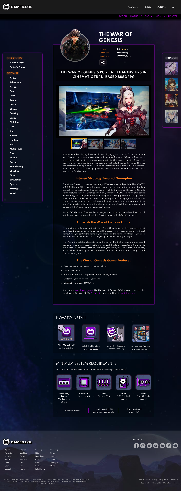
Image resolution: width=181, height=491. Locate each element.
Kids (158, 16)
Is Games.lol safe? (73, 411)
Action (123, 16)
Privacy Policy (157, 480)
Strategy (14, 189)
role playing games (84, 290)
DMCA (166, 480)
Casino (13, 100)
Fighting (14, 122)
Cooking (14, 113)
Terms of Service (144, 480)
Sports (13, 184)
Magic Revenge (127, 293)
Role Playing (16, 167)
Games (132, 7)
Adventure (136, 16)
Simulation (15, 180)
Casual (149, 16)
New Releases (17, 63)
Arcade (13, 87)
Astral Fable (96, 293)
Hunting (14, 140)
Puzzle (13, 158)
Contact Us (174, 480)
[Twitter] (149, 446)
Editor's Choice (17, 67)
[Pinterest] (169, 446)
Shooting (14, 171)
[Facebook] (136, 446)
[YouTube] (156, 446)
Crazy (13, 118)
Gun (12, 131)
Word (13, 193)
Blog (148, 7)
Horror (13, 136)
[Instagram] (143, 446)
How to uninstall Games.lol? (134, 410)
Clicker (13, 109)
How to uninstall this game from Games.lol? (103, 410)
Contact (162, 7)
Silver (13, 175)
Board (13, 91)
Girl (12, 127)
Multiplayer (170, 16)
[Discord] (162, 446)
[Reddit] (175, 446)
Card (12, 96)
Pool (12, 153)
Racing (13, 162)
